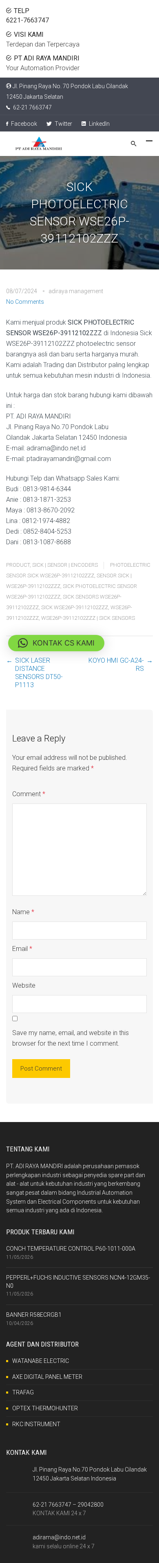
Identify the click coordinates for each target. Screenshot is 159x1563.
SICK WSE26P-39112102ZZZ (74, 607)
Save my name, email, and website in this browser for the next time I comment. (70, 1038)
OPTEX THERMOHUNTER (45, 1408)
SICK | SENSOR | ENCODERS (65, 565)
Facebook (23, 123)
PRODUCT (18, 565)
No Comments (25, 301)
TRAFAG (23, 1392)
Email (22, 949)
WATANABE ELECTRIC (40, 1361)
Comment (28, 794)
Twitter (62, 123)
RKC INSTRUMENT (36, 1424)
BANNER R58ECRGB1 (34, 1314)
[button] (56, 643)
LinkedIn (99, 123)
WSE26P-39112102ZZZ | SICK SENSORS (88, 618)
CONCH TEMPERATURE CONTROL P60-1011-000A (70, 1248)
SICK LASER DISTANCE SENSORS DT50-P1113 (39, 673)
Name (23, 912)
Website (23, 985)
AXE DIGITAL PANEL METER (47, 1377)
